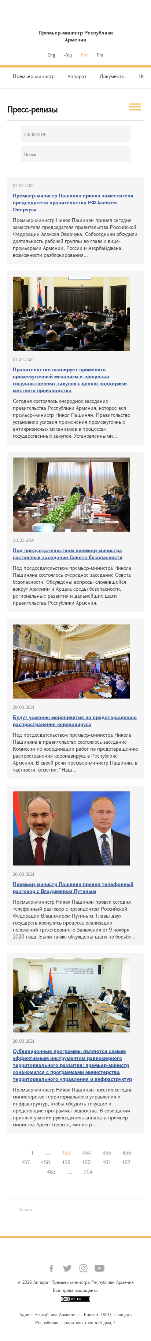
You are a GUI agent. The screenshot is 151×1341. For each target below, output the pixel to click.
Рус (84, 55)
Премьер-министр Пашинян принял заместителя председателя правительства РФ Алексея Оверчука (73, 202)
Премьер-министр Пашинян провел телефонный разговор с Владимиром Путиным (73, 887)
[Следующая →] (104, 1172)
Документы (112, 76)
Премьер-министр (34, 76)
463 (51, 1171)
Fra (100, 55)
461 (106, 1162)
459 (66, 1162)
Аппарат (76, 76)
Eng (51, 55)
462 (126, 1162)
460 (86, 1162)
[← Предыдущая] (20, 1153)
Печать (25, 1209)
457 (25, 1162)
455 (106, 1152)
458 (45, 1162)
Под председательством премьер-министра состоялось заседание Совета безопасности (67, 554)
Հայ (68, 55)
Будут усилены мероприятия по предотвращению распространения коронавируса (75, 721)
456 (126, 1152)
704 (88, 1171)
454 (86, 1152)
